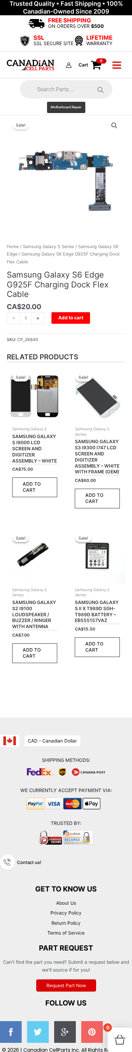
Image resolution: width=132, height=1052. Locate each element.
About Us (66, 903)
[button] (66, 107)
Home (13, 246)
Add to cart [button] (32, 487)
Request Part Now (66, 985)
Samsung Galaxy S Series (48, 246)
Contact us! (29, 862)
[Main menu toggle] (117, 65)
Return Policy (66, 923)
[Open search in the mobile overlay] (66, 89)
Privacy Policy (66, 913)
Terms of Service (66, 933)
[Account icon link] (69, 65)
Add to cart (70, 317)
